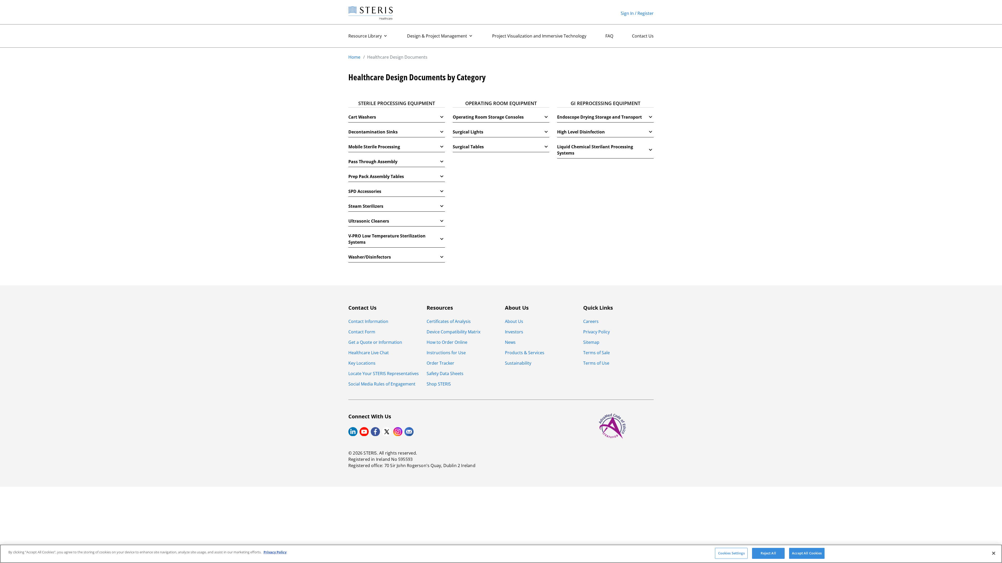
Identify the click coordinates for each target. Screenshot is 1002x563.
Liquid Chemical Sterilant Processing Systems (595, 150)
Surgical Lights (468, 132)
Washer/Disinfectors (369, 257)
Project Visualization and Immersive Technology (539, 36)
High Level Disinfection (581, 132)
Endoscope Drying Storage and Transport (599, 117)
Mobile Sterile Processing (374, 147)
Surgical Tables (468, 147)
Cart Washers (362, 117)
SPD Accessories (364, 191)
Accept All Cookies (807, 553)
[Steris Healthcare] (370, 13)
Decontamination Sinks (373, 132)
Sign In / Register (637, 13)
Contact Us (643, 36)
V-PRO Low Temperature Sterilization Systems (387, 239)
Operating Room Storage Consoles (488, 117)
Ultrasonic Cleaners (368, 221)
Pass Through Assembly (372, 161)
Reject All (768, 553)
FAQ (609, 36)
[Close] (993, 553)
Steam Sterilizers (365, 206)
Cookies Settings (731, 553)
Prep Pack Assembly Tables (376, 176)
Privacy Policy (275, 552)
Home (354, 57)
